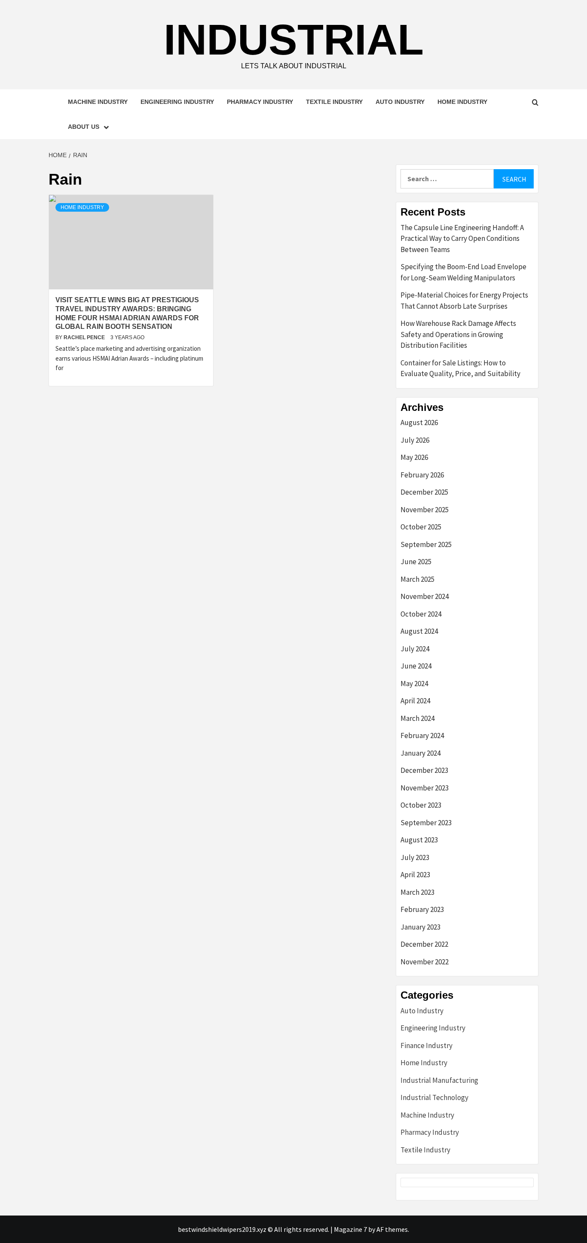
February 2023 (422, 909)
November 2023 (425, 788)
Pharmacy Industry (260, 101)
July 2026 (415, 440)
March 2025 (417, 579)
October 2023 (421, 805)
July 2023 (415, 857)
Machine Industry (98, 101)
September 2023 (426, 822)
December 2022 (424, 944)
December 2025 (424, 492)
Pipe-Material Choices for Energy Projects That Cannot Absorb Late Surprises (464, 300)
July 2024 (415, 648)
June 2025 (416, 561)
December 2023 (424, 770)
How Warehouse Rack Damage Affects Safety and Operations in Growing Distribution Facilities (458, 334)
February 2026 (422, 475)
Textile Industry (334, 101)
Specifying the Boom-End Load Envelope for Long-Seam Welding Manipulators (463, 272)
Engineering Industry (177, 101)
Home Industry (462, 101)
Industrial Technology (434, 1097)
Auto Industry (400, 101)
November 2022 (425, 961)
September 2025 (426, 544)
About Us (83, 126)
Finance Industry (426, 1045)
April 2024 (415, 700)
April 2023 (415, 874)
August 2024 (419, 631)
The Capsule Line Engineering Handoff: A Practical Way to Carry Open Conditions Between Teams (462, 238)
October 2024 (421, 614)
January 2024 (420, 753)
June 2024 (416, 666)
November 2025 (425, 509)
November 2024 (425, 596)
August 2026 (419, 422)
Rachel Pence (85, 337)
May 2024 (414, 683)
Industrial (294, 39)
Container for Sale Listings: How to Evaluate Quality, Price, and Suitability (460, 368)
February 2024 (422, 735)
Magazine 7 (350, 1229)
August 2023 (419, 840)
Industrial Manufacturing (439, 1080)
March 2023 (417, 892)
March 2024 (417, 718)
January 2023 (420, 927)
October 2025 (421, 527)
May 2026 (414, 457)
